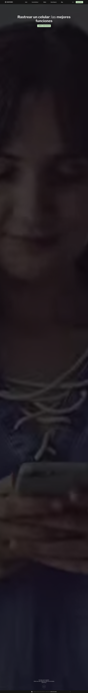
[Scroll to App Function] (44, 686)
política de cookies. (53, 691)
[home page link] (9, 2)
